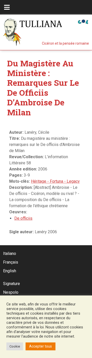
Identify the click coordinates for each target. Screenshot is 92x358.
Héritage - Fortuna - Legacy (55, 181)
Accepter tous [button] (40, 346)
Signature (11, 283)
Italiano (9, 253)
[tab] (7, 7)
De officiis (23, 218)
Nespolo (10, 292)
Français (10, 262)
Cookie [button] (14, 346)
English (9, 270)
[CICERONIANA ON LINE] (83, 21)
